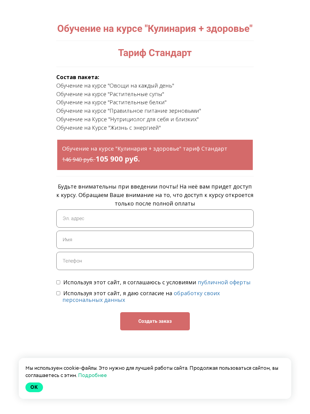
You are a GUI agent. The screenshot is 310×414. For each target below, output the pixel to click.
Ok (34, 387)
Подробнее (92, 375)
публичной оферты (224, 282)
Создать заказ (155, 321)
